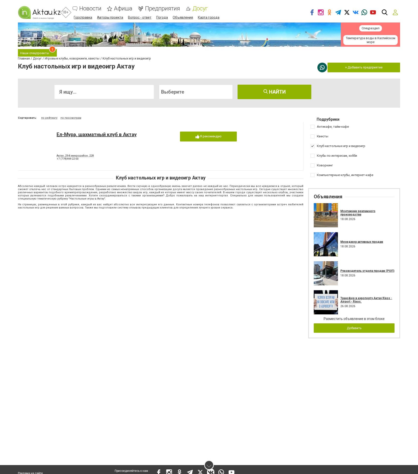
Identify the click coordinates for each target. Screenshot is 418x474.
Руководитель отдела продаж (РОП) (367, 271)
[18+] (39, 12)
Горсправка (83, 17)
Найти (277, 92)
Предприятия (162, 8)
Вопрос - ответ (139, 17)
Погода (162, 17)
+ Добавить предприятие (363, 67)
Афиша (123, 8)
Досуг (200, 8)
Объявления (183, 17)
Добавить (354, 328)
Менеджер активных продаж (361, 242)
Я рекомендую (210, 136)
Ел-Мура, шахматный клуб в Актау (97, 134)
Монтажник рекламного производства (357, 212)
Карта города (208, 17)
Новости (90, 8)
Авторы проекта (110, 17)
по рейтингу (49, 117)
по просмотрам (70, 117)
